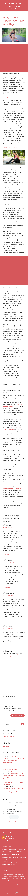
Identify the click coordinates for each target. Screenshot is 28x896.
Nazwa (5, 681)
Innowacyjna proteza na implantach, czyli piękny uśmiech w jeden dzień (13, 776)
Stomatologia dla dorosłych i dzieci (10, 854)
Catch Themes (21, 894)
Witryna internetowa (9, 696)
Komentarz (7, 657)
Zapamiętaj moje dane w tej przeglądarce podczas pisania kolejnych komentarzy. (12, 709)
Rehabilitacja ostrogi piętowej (12, 488)
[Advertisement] (14, 58)
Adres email (7, 689)
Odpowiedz (6, 554)
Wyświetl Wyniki (14, 822)
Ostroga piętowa (14, 3)
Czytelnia (6, 746)
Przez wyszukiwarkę (10, 809)
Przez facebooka (9, 813)
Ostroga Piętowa (9, 736)
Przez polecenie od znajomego (13, 811)
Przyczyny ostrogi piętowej (11, 97)
